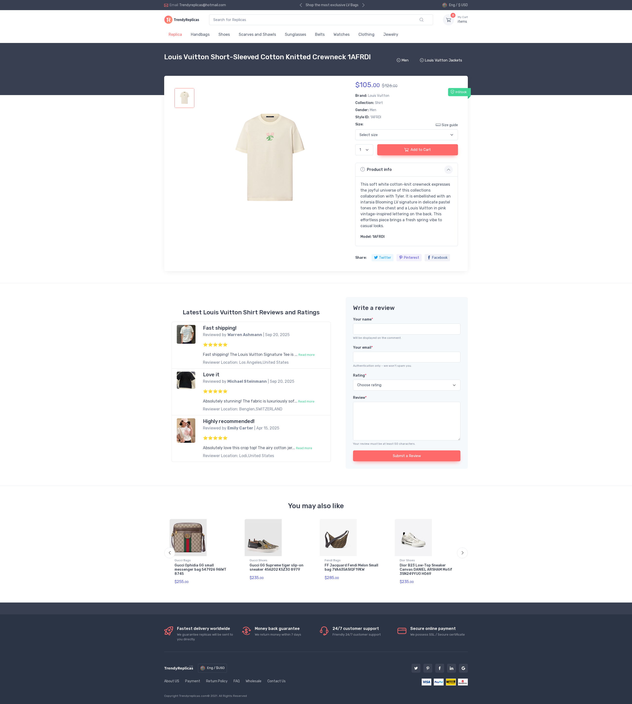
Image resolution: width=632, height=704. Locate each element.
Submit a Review (407, 456)
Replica (175, 34)
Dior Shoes (407, 560)
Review (360, 398)
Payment (192, 681)
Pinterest (411, 258)
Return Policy (217, 681)
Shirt (379, 103)
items (463, 20)
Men (373, 110)
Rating (359, 375)
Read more (306, 355)
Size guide (450, 125)
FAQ (237, 681)
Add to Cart (421, 149)
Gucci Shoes (258, 560)
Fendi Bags (333, 560)
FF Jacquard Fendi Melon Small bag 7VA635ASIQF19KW (351, 567)
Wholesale (253, 681)
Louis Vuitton (378, 96)
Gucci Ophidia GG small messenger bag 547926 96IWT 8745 (200, 569)
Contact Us (276, 681)
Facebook (440, 258)
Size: (359, 124)
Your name (363, 319)
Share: (361, 258)
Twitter (385, 258)
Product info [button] (379, 169)
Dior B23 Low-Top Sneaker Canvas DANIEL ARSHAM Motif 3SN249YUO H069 (426, 569)
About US (171, 681)
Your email (363, 347)
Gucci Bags (183, 560)
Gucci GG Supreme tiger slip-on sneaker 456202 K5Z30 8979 (276, 567)
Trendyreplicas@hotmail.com (202, 5)
